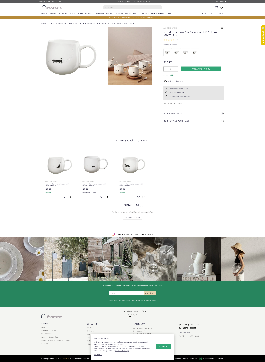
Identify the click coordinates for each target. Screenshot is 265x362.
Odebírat (149, 293)
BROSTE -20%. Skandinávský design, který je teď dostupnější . (131, 17)
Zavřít (168, 130)
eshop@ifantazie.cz (191, 325)
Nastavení (98, 355)
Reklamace (91, 331)
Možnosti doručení (175, 81)
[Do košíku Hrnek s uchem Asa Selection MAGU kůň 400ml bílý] (143, 196)
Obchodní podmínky (50, 337)
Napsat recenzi (132, 217)
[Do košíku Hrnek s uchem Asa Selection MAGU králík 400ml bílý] (106, 196)
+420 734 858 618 (189, 328)
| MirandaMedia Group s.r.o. (211, 359)
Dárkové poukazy (48, 330)
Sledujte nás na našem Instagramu (134, 234)
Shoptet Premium (189, 359)
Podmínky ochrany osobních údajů (55, 340)
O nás (43, 327)
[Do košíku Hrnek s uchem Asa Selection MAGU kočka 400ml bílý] (69, 196)
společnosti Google (122, 351)
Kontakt (44, 344)
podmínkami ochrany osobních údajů (143, 300)
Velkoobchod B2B (48, 334)
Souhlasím (163, 347)
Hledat (159, 7)
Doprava (90, 328)
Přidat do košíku (201, 69)
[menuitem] (44, 13)
